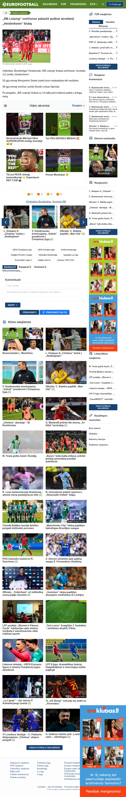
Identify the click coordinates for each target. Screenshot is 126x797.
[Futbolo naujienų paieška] (103, 4)
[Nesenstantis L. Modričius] (103, 160)
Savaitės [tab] (110, 22)
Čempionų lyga (43, 763)
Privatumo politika (71, 787)
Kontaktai (41, 787)
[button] (94, 4)
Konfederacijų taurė (72, 779)
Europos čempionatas (74, 766)
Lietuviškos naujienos (19, 768)
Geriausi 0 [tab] (10, 267)
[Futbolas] (5, 13)
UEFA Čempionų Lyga (22, 250)
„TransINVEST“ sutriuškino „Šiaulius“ (107, 399)
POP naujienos (17, 766)
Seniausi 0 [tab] (40, 267)
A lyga (40, 774)
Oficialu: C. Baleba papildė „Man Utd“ (107, 126)
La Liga (40, 771)
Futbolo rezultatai (18, 777)
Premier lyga (42, 766)
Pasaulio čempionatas (74, 763)
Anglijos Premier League (21, 255)
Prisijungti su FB (56, 312)
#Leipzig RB (59, 201)
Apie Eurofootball (55, 787)
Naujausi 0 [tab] (25, 267)
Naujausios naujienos (19, 763)
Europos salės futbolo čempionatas (74, 769)
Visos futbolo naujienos (44, 747)
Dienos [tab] (96, 22)
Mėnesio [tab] (103, 26)
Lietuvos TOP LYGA (65, 260)
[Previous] (5, 222)
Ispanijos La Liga (71, 255)
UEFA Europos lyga (46, 250)
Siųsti (11, 305)
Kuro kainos (94, 428)
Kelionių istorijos (97, 439)
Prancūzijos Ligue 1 (23, 260)
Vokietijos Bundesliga (48, 255)
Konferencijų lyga (68, 250)
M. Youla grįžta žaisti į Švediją (103, 218)
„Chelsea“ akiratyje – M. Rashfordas (106, 207)
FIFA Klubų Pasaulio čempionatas (73, 775)
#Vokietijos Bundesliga (38, 201)
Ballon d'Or (15, 771)
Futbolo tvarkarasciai (19, 774)
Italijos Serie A (44, 260)
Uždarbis (93, 434)
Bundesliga (42, 768)
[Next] (83, 222)
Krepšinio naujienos (98, 445)
